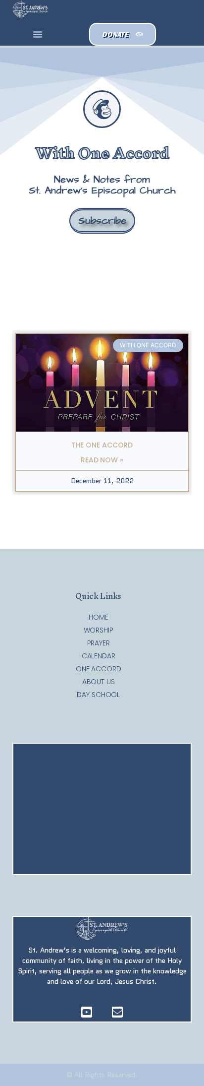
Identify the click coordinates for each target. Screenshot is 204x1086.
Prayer (98, 643)
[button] (37, 34)
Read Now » (102, 459)
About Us (98, 681)
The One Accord (102, 445)
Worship (98, 630)
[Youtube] (86, 1012)
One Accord (98, 668)
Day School (98, 694)
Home (98, 617)
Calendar (98, 655)
